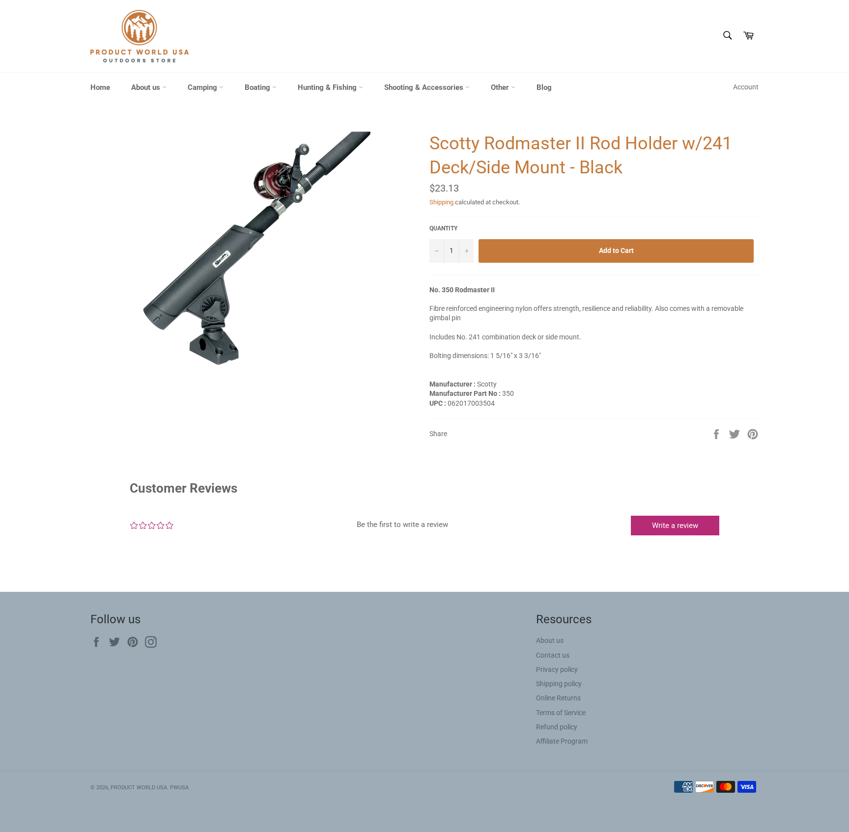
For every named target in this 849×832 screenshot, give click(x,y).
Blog (544, 87)
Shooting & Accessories (424, 87)
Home (100, 87)
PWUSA (179, 787)
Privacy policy (557, 669)
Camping (203, 87)
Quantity (443, 228)
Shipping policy (559, 684)
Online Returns (558, 698)
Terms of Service (561, 713)
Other (501, 87)
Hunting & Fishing (328, 87)
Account (746, 87)
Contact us (552, 655)
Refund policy (556, 727)
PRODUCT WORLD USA (139, 787)
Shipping (441, 202)
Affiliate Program (562, 741)
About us (146, 87)
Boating (258, 87)
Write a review (675, 525)
